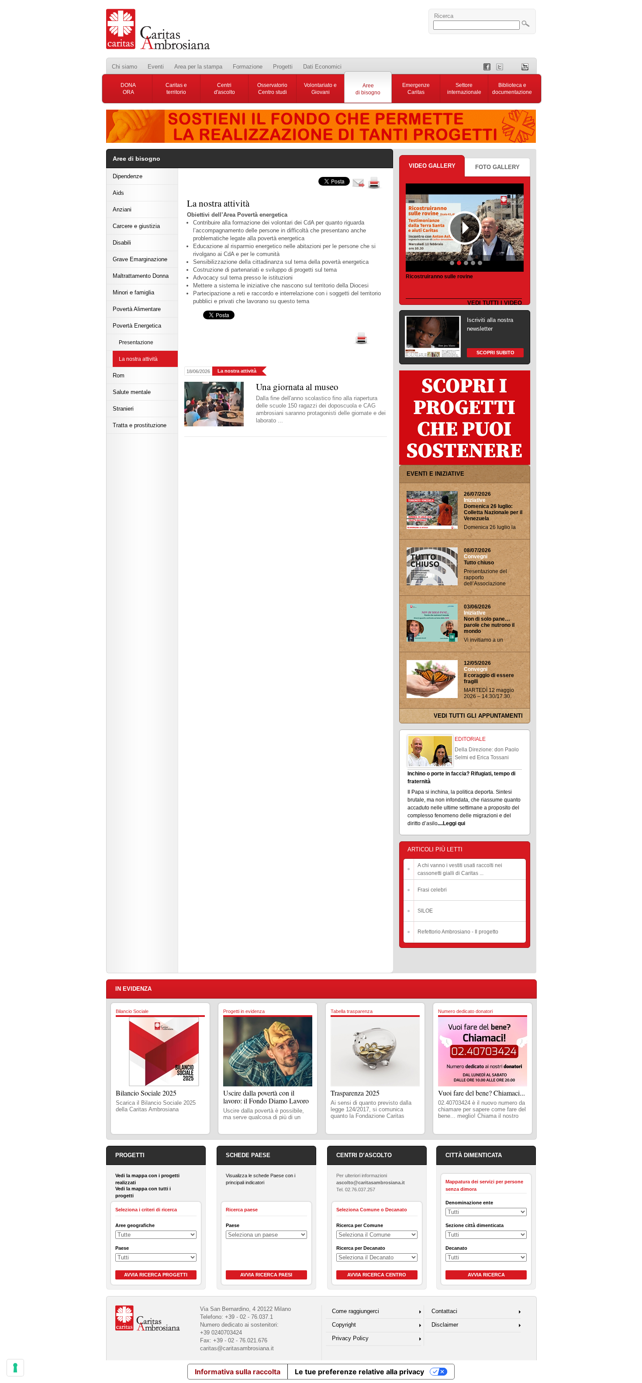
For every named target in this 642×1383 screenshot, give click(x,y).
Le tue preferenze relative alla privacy (359, 1371)
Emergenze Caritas (416, 88)
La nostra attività (138, 359)
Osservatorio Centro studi (272, 88)
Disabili (122, 242)
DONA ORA (128, 88)
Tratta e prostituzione (139, 425)
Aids (118, 193)
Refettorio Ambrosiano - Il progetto (458, 932)
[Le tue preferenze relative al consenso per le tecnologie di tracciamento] (15, 1367)
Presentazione (136, 342)
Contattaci (444, 1311)
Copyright (344, 1324)
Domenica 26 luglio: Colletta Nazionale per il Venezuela (493, 512)
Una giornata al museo (297, 386)
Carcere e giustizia (136, 226)
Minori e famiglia (133, 292)
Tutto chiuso (479, 563)
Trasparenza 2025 (355, 1092)
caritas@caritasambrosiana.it (237, 1348)
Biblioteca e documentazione (512, 88)
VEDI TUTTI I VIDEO (494, 303)
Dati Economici (322, 66)
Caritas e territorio (176, 88)
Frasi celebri (432, 890)
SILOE (425, 911)
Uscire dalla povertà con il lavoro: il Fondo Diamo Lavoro (266, 1096)
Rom (118, 375)
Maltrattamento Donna (141, 276)
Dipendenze (127, 176)
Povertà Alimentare (137, 309)
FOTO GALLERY (497, 167)
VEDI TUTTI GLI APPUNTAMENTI (478, 715)
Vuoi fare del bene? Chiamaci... (481, 1092)
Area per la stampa (198, 66)
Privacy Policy (350, 1338)
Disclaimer (444, 1324)
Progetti (283, 66)
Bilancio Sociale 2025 (146, 1092)
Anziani (122, 209)
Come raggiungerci (355, 1311)
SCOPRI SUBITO (495, 352)
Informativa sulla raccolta (237, 1371)
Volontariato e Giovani (320, 88)
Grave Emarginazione (140, 259)
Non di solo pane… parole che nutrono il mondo (489, 625)
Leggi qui (454, 823)
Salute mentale (132, 392)
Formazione (247, 66)
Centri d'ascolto (224, 88)
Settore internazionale (464, 88)
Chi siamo (124, 66)
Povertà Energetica (137, 325)
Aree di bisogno (368, 89)
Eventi (156, 66)
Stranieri (123, 408)
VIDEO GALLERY (432, 166)
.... (440, 823)
